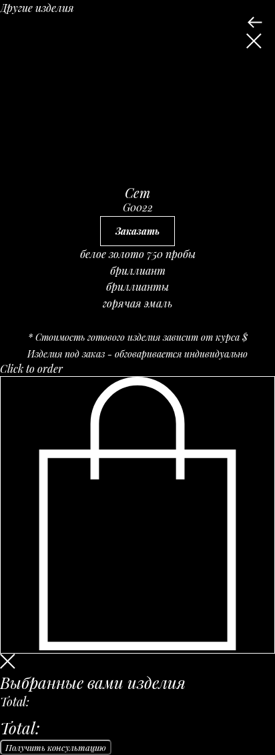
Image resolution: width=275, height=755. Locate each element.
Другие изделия (37, 8)
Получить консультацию (55, 747)
